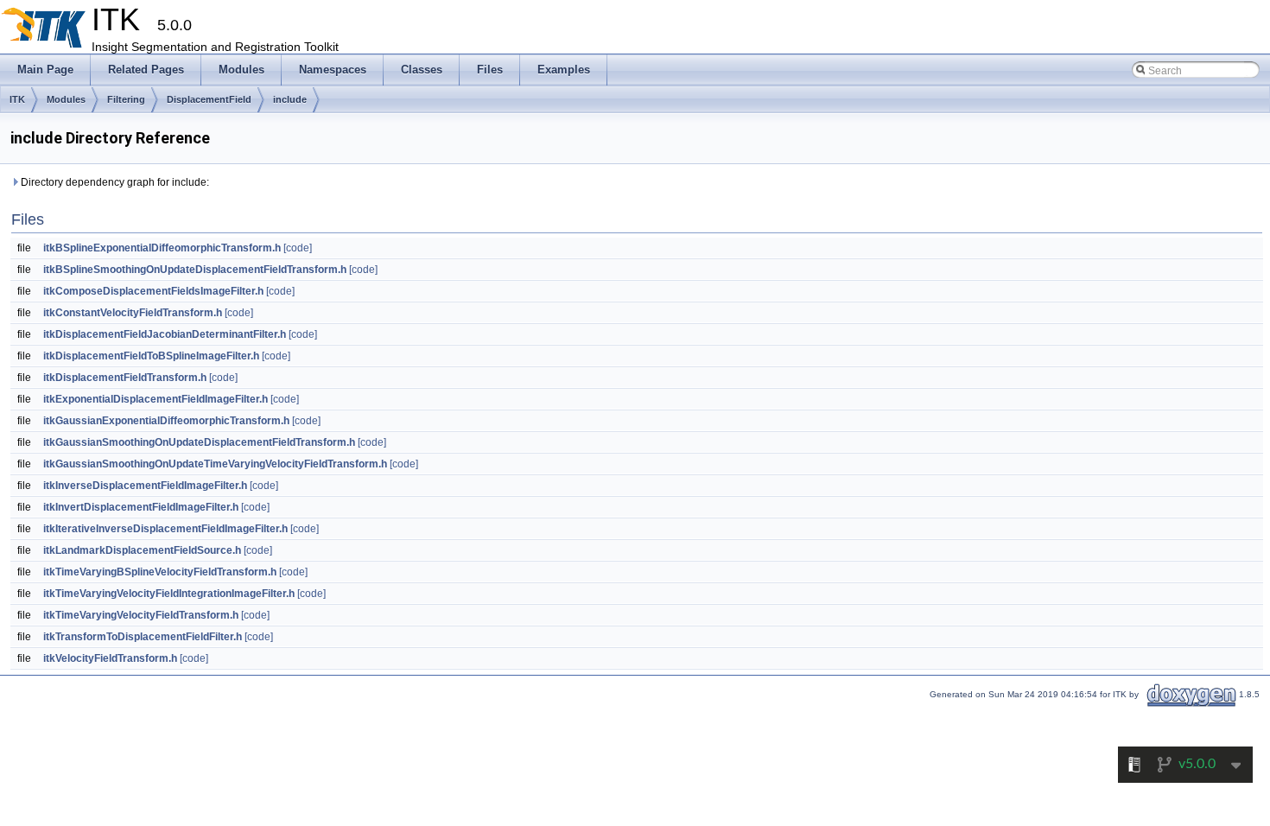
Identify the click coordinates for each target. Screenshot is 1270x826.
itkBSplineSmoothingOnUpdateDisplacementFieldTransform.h (194, 270)
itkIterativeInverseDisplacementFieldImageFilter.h (165, 529)
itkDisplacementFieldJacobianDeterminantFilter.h (164, 334)
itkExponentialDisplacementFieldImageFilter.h (155, 399)
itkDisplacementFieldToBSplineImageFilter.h (151, 356)
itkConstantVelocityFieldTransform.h (132, 313)
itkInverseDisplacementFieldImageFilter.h (145, 486)
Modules (66, 99)
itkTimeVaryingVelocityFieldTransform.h (140, 615)
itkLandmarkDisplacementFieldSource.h (142, 550)
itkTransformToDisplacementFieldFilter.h (142, 637)
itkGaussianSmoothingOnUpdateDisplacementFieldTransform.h (199, 442)
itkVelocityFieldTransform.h (110, 658)
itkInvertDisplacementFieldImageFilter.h (140, 507)
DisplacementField (209, 99)
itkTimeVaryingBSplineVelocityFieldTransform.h (159, 572)
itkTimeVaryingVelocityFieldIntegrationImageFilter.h (169, 594)
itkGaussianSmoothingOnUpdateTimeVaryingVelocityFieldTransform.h (215, 464)
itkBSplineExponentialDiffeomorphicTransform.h (162, 248)
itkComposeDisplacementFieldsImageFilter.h (153, 291)
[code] (297, 248)
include (290, 99)
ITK (17, 99)
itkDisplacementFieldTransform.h (124, 378)
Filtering (126, 99)
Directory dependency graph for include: (113, 182)
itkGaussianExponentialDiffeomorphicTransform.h (166, 421)
